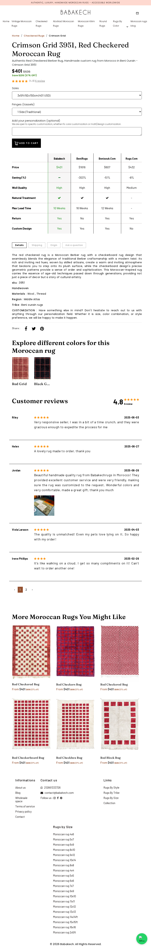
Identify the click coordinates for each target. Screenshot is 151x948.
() (37, 80)
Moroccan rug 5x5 (63, 875)
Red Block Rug (110, 757)
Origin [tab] (53, 245)
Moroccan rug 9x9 (63, 891)
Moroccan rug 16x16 (64, 927)
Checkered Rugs (41, 23)
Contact (20, 816)
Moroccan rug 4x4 (63, 870)
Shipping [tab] (37, 245)
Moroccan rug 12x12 (64, 906)
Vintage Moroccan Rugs (22, 23)
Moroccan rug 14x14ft (65, 916)
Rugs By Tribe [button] (111, 792)
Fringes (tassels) (23, 104)
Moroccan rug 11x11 (64, 901)
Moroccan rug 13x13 (64, 911)
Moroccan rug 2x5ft (64, 932)
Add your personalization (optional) (66, 122)
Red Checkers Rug (69, 684)
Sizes (15, 88)
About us (20, 787)
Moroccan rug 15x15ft (65, 922)
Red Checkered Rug (25, 684)
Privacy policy (23, 811)
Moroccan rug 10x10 (64, 896)
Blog (17, 792)
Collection (109, 803)
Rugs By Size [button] (111, 797)
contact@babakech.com (59, 792)
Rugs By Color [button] (117, 23)
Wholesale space (21, 799)
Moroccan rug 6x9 (63, 844)
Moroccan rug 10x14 (64, 860)
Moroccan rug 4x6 (63, 834)
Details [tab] (19, 245)
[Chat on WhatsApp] (141, 938)
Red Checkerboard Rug (28, 757)
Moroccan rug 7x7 (63, 885)
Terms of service (25, 806)
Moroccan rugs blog (139, 23)
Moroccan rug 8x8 (63, 865)
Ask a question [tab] (74, 245)
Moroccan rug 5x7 (63, 839)
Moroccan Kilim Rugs (86, 23)
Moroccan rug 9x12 (64, 854)
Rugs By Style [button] (111, 787)
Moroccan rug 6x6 (63, 880)
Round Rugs (103, 23)
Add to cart (28, 143)
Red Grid (19, 384)
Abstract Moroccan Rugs (63, 23)
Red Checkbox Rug (69, 757)
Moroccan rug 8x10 (64, 849)
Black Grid (42, 384)
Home (6, 21)
